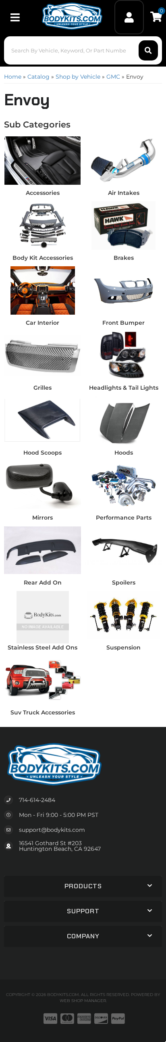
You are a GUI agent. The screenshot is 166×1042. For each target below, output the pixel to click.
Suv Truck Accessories (42, 712)
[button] (83, 50)
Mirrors (42, 517)
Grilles (42, 387)
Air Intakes (123, 192)
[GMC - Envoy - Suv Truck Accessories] (42, 679)
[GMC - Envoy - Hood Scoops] (42, 420)
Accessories (43, 192)
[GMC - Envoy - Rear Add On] (42, 549)
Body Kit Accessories (42, 257)
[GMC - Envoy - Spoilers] (123, 549)
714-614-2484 (37, 800)
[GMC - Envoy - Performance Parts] (123, 485)
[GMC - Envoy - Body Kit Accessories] (42, 225)
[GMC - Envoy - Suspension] (123, 614)
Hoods (123, 452)
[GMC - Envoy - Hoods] (123, 420)
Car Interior (42, 322)
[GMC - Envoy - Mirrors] (42, 485)
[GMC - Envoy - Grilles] (42, 355)
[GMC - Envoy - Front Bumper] (123, 290)
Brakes (124, 257)
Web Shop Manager (83, 1000)
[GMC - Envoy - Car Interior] (42, 290)
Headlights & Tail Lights (123, 387)
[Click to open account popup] (129, 17)
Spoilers (123, 582)
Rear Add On (43, 582)
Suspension (123, 647)
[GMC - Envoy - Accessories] (42, 160)
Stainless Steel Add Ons (42, 647)
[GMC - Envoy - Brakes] (123, 225)
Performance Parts (123, 517)
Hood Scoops (42, 452)
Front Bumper (123, 322)
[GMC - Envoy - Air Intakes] (123, 160)
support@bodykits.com (52, 830)
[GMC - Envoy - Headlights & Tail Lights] (123, 355)
